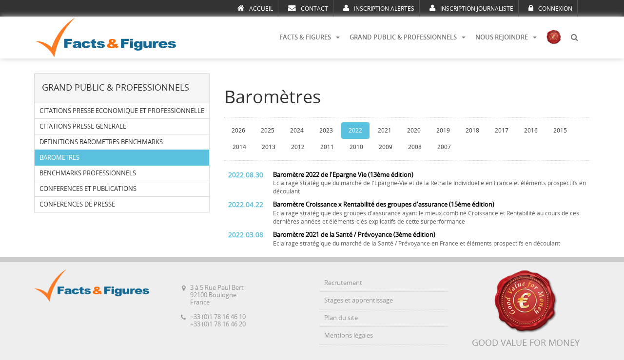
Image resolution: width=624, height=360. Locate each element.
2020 (414, 130)
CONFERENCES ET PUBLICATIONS (87, 188)
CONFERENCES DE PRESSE (77, 204)
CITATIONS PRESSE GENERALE (82, 126)
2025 (267, 130)
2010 (356, 147)
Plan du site (341, 318)
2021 (384, 130)
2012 (298, 147)
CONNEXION (555, 8)
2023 (326, 130)
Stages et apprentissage (358, 300)
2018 (472, 130)
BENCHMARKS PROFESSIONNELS (87, 173)
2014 (239, 147)
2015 (560, 130)
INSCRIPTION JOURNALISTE (476, 8)
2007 (444, 147)
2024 (297, 130)
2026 (238, 130)
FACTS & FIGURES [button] (305, 37)
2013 (268, 147)
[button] (574, 37)
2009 (385, 147)
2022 (355, 130)
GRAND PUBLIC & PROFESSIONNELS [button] (403, 37)
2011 (327, 147)
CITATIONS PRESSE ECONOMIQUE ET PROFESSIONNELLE (121, 110)
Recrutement (343, 282)
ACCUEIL (261, 8)
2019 (443, 130)
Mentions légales (348, 335)
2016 (531, 130)
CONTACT (314, 8)
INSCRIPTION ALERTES (384, 8)
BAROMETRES (59, 157)
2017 (501, 130)
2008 (415, 147)
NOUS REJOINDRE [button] (501, 37)
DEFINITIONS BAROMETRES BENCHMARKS (101, 142)
